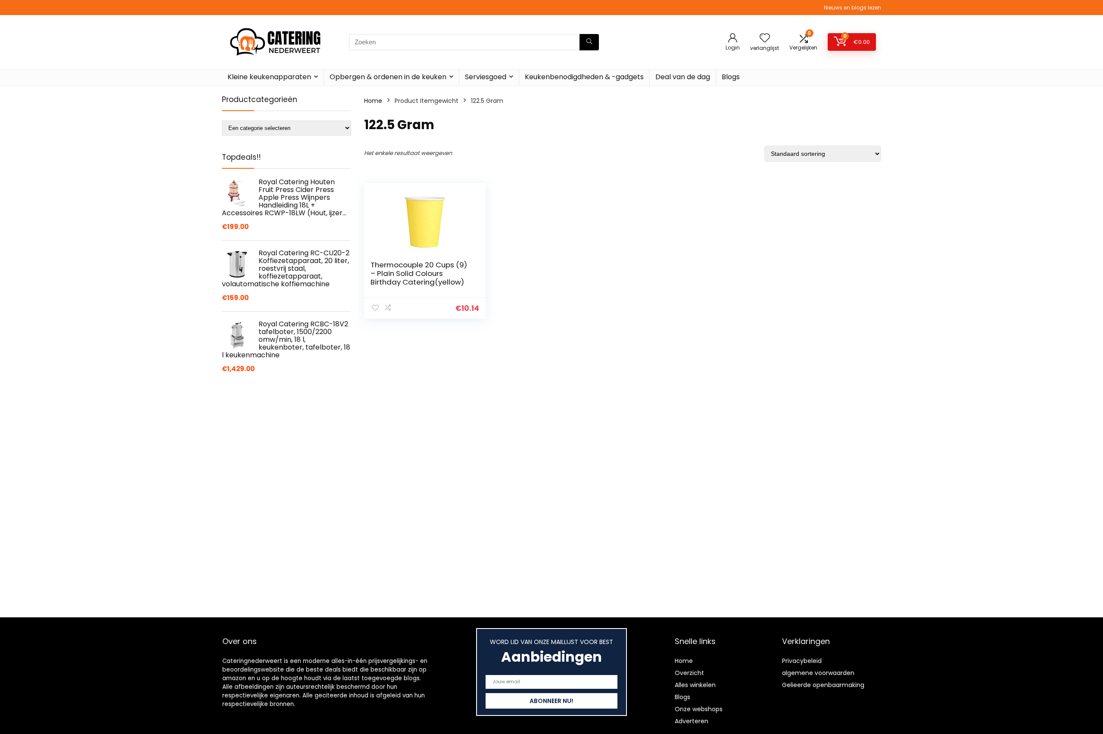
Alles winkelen (695, 685)
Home (373, 100)
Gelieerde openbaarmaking (823, 685)
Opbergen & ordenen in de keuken (388, 77)
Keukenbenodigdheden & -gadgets (584, 77)
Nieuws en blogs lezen (852, 7)
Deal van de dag (682, 77)
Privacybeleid (802, 661)
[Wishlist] (765, 38)
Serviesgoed (485, 77)
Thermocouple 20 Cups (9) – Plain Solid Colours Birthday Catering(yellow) (419, 273)
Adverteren (691, 721)
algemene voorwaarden (818, 673)
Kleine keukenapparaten (269, 77)
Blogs (731, 77)
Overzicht (689, 673)
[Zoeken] (589, 42)
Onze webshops (699, 709)
